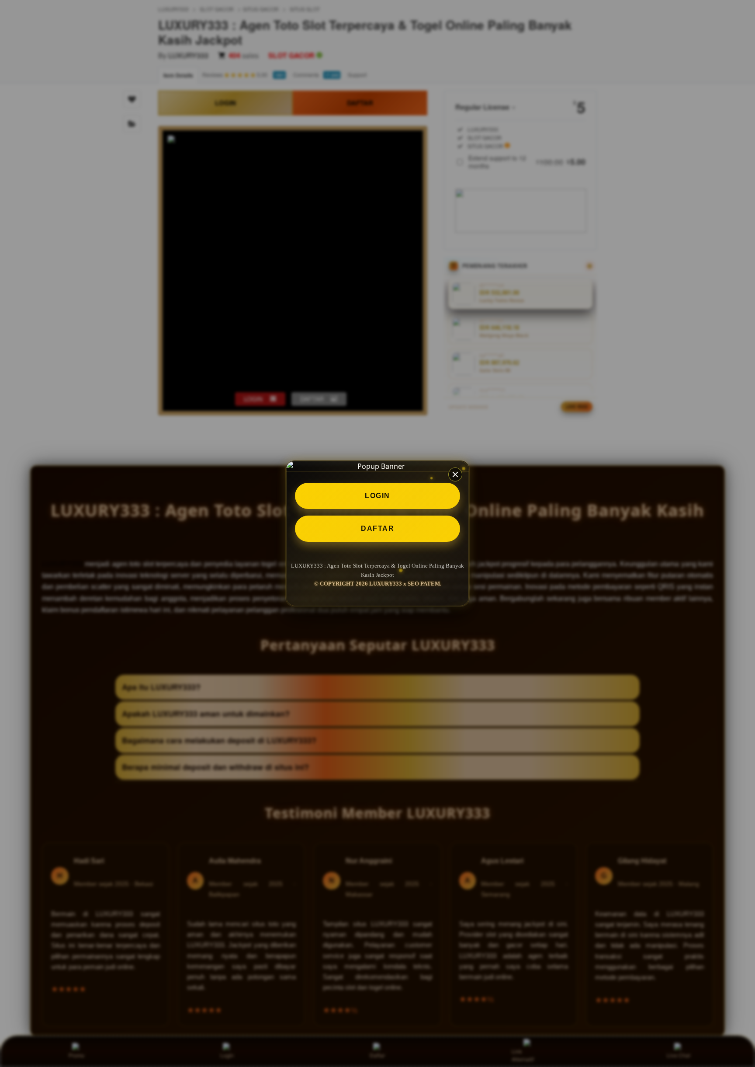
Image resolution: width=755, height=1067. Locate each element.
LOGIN (377, 495)
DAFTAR (377, 528)
